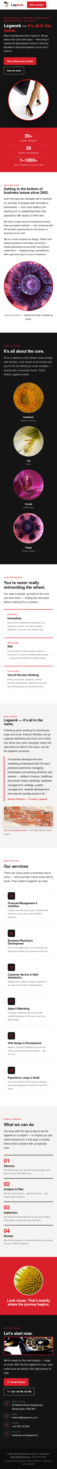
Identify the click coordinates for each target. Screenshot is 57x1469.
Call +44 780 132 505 (21, 1391)
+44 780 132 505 (21, 1426)
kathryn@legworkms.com (25, 1417)
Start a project (37, 4)
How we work (14, 70)
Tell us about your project (20, 61)
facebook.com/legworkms (25, 1435)
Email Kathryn (18, 1382)
